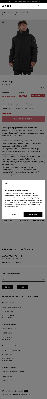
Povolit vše (33, 214)
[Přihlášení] (33, 6)
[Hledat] (28, 6)
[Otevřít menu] (43, 6)
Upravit (14, 214)
